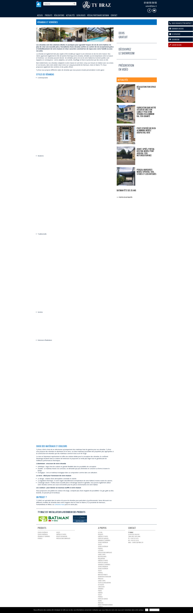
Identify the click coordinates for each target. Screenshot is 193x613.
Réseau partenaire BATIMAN (98, 15)
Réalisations (59, 15)
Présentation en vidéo (126, 67)
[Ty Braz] (96, 5)
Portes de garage (103, 562)
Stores (100, 601)
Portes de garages (103, 538)
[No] (190, 610)
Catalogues (80, 15)
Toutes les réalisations (104, 583)
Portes (100, 591)
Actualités (70, 15)
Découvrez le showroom (126, 51)
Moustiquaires (102, 556)
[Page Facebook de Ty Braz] (149, 9)
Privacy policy (154, 610)
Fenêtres (100, 593)
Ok (147, 610)
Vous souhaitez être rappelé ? (181, 23)
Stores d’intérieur (43, 534)
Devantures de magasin (104, 576)
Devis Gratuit (123, 35)
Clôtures (100, 550)
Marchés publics (103, 574)
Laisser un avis (176, 45)
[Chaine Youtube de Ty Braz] (154, 9)
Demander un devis (177, 28)
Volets (58, 532)
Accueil (40, 15)
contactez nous (59, 504)
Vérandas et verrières (44, 536)
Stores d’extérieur (43, 532)
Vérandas (100, 589)
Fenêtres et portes (61, 534)
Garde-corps (101, 554)
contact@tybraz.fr (151, 6)
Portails (40, 538)
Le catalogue (175, 34)
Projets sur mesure (61, 536)
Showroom (175, 39)
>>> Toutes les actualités (124, 197)
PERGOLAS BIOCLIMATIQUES (63, 538)
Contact (114, 15)
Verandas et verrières (104, 564)
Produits (48, 15)
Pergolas (100, 579)
